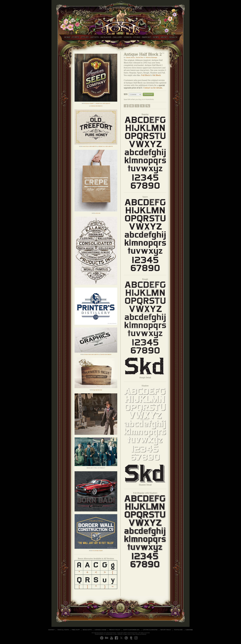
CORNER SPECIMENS (105, 354)
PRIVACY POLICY (114, 629)
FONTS (76, 38)
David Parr (139, 57)
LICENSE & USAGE (100, 629)
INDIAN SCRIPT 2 (90, 103)
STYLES (84, 38)
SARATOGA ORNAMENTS (89, 146)
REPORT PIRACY (165, 629)
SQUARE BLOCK (97, 390)
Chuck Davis (130, 57)
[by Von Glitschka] (96, 324)
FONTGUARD (178, 629)
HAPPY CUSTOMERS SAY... (131, 629)
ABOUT (164, 38)
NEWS (155, 38)
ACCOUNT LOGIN (104, 46)
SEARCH (174, 38)
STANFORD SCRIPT (97, 550)
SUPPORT (146, 38)
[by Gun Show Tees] (96, 548)
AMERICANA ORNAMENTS (102, 103)
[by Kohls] (96, 511)
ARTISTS (94, 38)
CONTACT (51, 629)
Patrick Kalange (151, 57)
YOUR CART (135, 46)
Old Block (156, 75)
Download (148, 94)
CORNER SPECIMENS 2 (96, 106)
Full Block (145, 75)
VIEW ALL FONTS (63, 629)
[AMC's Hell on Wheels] (96, 465)
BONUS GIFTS (87, 629)
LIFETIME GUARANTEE (150, 629)
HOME (66, 38)
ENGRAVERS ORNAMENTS (91, 354)
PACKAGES (106, 38)
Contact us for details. (153, 88)
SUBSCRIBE (189, 629)
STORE (137, 38)
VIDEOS (127, 38)
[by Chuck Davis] (96, 101)
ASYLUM (97, 213)
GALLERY (117, 38)
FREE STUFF (76, 629)
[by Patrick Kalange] (96, 144)
